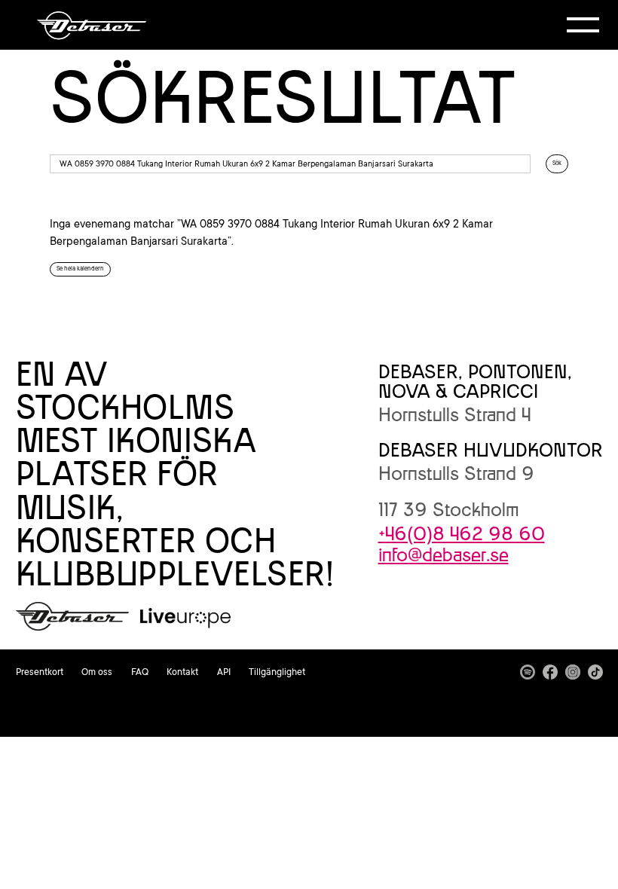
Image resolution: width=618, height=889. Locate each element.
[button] (583, 24)
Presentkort (39, 672)
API (224, 672)
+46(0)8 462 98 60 (461, 533)
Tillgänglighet (277, 672)
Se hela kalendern (80, 268)
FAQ (139, 672)
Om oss (96, 672)
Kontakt (182, 672)
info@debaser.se (443, 554)
